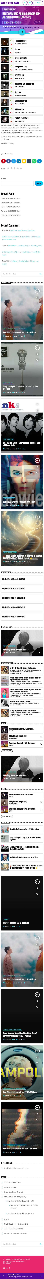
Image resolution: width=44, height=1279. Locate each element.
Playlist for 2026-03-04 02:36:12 (10, 207)
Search (3, 179)
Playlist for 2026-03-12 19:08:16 (10, 203)
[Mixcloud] (7, 1268)
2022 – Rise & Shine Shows (12, 1183)
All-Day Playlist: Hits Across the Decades (23, 668)
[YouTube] (4, 1268)
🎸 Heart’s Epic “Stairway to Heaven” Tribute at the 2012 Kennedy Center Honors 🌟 (22, 557)
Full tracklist (7, 750)
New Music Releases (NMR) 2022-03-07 (14, 1145)
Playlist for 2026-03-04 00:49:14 (10, 211)
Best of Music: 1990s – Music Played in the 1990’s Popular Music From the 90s (25, 679)
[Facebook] (9, 1268)
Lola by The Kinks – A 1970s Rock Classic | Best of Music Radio (21, 444)
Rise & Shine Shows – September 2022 (16, 1224)
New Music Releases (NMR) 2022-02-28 (14, 1088)
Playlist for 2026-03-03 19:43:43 (10, 215)
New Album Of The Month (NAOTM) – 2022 (20, 1201)
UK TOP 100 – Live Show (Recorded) (15, 1233)
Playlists (6, 1219)
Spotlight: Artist (9, 498)
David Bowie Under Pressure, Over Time (22, 231)
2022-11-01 (9, 23)
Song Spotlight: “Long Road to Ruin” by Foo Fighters (20, 387)
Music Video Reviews (10, 552)
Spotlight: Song (8, 383)
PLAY (37, 3)
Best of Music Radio (10, 1187)
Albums (6, 919)
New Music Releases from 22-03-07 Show (20, 1148)
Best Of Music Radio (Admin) (10, 237)
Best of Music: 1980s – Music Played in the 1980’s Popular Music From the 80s (25, 691)
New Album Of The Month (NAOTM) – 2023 (20, 1214)
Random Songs (9, 9)
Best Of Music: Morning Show (12, 1030)
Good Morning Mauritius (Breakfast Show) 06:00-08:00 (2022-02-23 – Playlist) (20, 1034)
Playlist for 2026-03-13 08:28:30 (10, 199)
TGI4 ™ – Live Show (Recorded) (13, 1229)
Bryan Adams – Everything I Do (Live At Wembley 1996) (25, 246)
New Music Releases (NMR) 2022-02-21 (14, 329)
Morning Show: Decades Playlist (16, 649)
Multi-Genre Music (9, 646)
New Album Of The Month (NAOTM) (15, 1197)
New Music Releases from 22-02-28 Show (20, 1092)
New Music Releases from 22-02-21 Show (19, 332)
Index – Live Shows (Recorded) (13, 1192)
